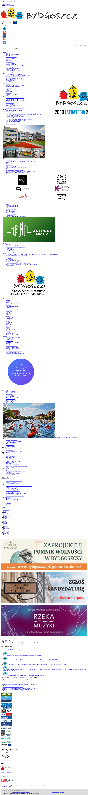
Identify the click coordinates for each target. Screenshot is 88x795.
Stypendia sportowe (10, 211)
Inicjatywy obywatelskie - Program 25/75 (15, 98)
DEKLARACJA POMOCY (12, 488)
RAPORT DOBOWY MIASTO (13, 460)
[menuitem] (45, 50)
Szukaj (16, 48)
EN (4, 502)
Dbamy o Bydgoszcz (10, 456)
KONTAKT (8, 95)
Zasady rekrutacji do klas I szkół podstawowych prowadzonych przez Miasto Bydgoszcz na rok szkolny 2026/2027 (32, 659)
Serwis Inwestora (10, 103)
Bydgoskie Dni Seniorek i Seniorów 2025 (15, 353)
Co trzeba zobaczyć (10, 395)
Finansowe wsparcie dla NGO (12, 260)
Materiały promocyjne (11, 250)
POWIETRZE (9, 91)
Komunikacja (6, 452)
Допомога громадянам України (13, 494)
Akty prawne (9, 472)
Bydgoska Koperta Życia (11, 349)
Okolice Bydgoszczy (10, 401)
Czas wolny (5, 477)
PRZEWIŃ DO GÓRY (6, 786)
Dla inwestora (6, 96)
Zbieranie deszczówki (11, 446)
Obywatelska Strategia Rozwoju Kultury (15, 170)
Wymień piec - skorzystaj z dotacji (13, 441)
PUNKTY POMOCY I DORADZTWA (15, 496)
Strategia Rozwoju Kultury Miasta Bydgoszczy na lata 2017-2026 (20, 171)
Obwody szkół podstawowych (12, 122)
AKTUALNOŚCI (10, 84)
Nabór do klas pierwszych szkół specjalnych (13, 687)
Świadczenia (6, 468)
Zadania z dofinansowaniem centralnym (14, 451)
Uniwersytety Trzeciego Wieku (13, 352)
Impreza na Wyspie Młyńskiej (12, 245)
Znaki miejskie (9, 248)
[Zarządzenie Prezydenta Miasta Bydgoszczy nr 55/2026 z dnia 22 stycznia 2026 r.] (5, 655)
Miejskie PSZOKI (10, 445)
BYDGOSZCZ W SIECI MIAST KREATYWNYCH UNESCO (20, 161)
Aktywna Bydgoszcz (10, 215)
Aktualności (6, 50)
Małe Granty (9, 165)
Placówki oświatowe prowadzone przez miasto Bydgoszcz (18, 119)
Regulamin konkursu (10, 498)
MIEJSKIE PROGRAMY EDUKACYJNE (15, 110)
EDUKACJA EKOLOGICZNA (13, 86)
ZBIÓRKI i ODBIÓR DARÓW (13, 491)
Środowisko (6, 83)
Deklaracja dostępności (6, 772)
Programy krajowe (10, 111)
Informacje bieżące (10, 259)
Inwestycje (5, 447)
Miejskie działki (9, 106)
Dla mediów (6, 478)
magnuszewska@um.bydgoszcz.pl (25, 679)
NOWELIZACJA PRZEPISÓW (13, 487)
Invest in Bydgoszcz (10, 101)
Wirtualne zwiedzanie (10, 391)
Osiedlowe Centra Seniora (11, 346)
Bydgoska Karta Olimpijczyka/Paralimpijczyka (16, 216)
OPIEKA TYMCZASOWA (12, 489)
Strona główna (6, 640)
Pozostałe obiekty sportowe (12, 214)
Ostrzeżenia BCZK (10, 458)
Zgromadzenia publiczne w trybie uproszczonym (16, 466)
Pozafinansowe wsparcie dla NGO (13, 261)
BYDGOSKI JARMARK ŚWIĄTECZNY (15, 247)
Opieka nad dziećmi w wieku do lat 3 (14, 117)
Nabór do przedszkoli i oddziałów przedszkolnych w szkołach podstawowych (20, 684)
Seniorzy (5, 336)
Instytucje (8, 162)
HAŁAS (8, 89)
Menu (2, 507)
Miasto (4, 52)
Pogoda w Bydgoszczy (11, 402)
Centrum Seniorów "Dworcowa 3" (13, 337)
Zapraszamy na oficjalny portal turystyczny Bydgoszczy (67, 437)
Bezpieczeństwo (6, 453)
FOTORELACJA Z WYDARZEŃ (14, 481)
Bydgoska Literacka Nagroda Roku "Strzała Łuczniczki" (18, 172)
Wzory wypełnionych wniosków (13, 473)
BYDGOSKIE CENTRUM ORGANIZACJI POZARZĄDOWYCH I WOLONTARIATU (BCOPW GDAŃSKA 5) (32, 254)
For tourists (8, 503)
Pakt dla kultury (9, 168)
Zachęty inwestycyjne (11, 104)
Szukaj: (2, 47)
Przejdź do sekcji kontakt (8, 5)
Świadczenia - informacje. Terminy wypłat (15, 471)
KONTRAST (6, 501)
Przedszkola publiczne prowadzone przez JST (16, 120)
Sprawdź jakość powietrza (11, 440)
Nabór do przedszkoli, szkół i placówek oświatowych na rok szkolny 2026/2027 (23, 113)
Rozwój (5, 73)
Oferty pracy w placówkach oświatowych (15, 116)
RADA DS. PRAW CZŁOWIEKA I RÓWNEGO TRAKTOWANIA (21, 264)
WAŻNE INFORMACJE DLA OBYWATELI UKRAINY (19, 486)
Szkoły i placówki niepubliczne (13, 121)
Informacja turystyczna (11, 400)
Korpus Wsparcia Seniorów (12, 347)
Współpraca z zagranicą (11, 252)
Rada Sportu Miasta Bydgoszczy (13, 212)
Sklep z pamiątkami (10, 392)
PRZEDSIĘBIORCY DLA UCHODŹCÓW (16, 493)
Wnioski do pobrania (10, 474)
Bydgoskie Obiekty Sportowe (12, 206)
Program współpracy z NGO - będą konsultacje (16, 255)
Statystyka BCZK (10, 462)
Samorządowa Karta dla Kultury (13, 173)
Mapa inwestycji (9, 450)
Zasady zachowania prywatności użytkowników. (38, 785)
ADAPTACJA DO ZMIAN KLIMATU (15, 85)
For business (8, 504)
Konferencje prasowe (10, 482)
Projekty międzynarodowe (11, 94)
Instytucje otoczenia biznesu (12, 105)
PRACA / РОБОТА (10, 492)
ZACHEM (8, 93)
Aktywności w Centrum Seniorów (13, 342)
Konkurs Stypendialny (11, 166)
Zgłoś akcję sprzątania (11, 442)
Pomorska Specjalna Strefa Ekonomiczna (15, 108)
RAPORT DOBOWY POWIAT (13, 461)
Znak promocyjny (10, 249)
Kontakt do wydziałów (6, 760)
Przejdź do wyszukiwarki (8, 3)
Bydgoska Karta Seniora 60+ (12, 348)
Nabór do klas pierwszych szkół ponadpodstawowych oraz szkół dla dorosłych (20, 688)
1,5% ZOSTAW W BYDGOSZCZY (14, 256)
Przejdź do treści (6, 4)
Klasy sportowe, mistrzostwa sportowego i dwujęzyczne (15, 690)
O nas (7, 476)
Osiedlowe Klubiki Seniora (12, 339)
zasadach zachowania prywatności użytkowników (21, 792)
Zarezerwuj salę (9, 338)
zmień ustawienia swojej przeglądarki (58, 792)
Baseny (7, 204)
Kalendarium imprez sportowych (13, 207)
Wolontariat (8, 258)
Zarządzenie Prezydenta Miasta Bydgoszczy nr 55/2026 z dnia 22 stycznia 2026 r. (24, 655)
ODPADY (8, 90)
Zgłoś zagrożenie (9, 455)
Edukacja (5, 109)
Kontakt (8, 266)
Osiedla (5, 298)
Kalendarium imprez (10, 160)
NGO (4, 253)
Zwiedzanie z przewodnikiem (12, 397)
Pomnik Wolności (7, 497)
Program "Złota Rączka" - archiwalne (14, 351)
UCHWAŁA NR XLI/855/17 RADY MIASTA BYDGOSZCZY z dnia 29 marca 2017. (26, 675)
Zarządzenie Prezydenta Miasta (13, 499)
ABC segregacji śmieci (11, 443)
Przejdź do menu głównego (9, 1)
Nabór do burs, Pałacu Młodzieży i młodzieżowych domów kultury (18, 689)
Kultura (5, 158)
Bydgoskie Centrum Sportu (12, 205)
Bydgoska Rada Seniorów (11, 344)
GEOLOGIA (9, 88)
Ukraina (5, 484)
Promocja (5, 243)
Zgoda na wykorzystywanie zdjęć (13, 483)
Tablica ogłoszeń (9, 265)
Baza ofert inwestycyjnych (12, 99)
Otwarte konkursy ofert (11, 124)
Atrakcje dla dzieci (10, 396)
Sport (4, 202)
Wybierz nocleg (9, 394)
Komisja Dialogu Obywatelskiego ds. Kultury (16, 167)
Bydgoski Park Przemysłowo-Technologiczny (16, 100)
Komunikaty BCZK (10, 457)
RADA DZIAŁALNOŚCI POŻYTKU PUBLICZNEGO (18, 263)
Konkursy (8, 244)
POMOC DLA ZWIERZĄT (12, 464)
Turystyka (5, 390)
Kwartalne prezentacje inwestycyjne (14, 448)
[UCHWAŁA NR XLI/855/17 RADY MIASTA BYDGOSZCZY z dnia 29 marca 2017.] (5, 675)
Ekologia (5, 438)
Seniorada (8, 343)
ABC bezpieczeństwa (10, 463)
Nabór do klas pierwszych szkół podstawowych (13, 685)
